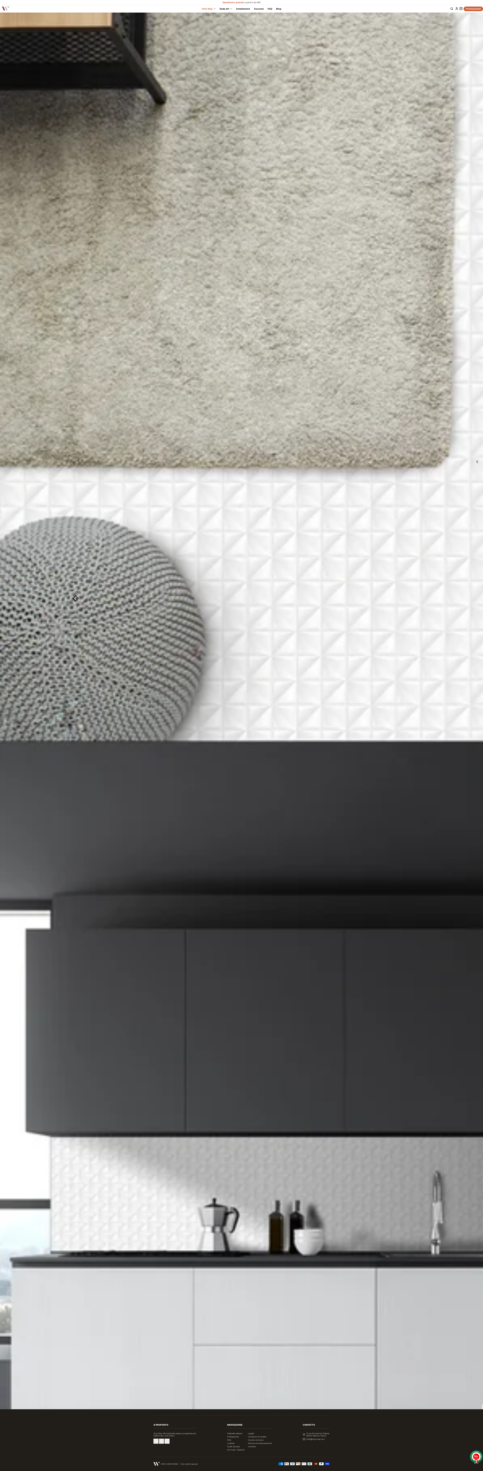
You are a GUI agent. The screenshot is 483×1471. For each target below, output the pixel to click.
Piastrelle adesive (234, 1433)
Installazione (243, 9)
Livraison (231, 1443)
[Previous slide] (477, 461)
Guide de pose (233, 1446)
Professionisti (473, 9)
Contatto (252, 1446)
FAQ (270, 9)
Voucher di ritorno (256, 1440)
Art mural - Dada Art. (236, 1450)
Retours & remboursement (260, 1443)
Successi (259, 9)
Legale (251, 1433)
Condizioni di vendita (257, 1437)
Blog (278, 9)
